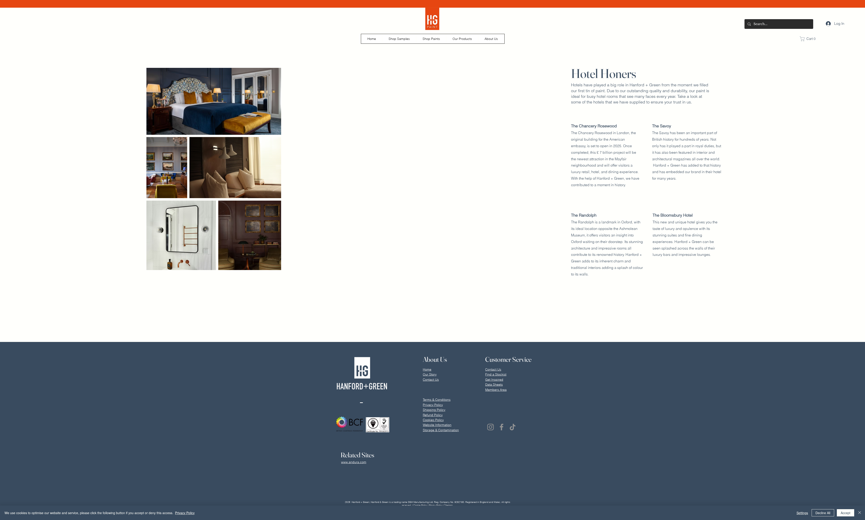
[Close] (859, 512)
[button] (399, 39)
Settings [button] (802, 513)
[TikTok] (512, 427)
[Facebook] (501, 427)
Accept (845, 513)
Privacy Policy (185, 513)
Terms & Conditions (437, 400)
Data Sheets (494, 385)
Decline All (822, 513)
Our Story (430, 374)
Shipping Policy (434, 410)
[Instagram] (490, 427)
